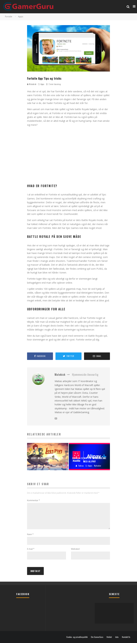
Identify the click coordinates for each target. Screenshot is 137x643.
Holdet (109, 637)
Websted (75, 549)
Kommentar (33, 500)
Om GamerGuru (97, 637)
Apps (42, 84)
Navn (30, 534)
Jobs (117, 637)
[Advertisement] (68, 156)
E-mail (30, 549)
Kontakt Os (126, 637)
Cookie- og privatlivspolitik (77, 637)
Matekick (32, 84)
